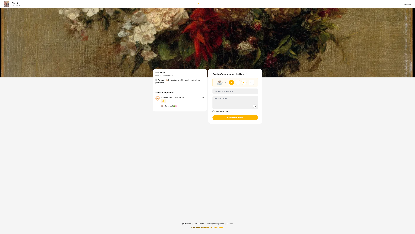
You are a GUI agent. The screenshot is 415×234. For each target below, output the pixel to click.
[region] (235, 96)
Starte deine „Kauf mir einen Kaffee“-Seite (207, 228)
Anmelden (407, 4)
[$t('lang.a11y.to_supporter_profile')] (162, 106)
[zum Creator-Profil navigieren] (6, 4)
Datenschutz (199, 224)
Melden (230, 224)
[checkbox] (221, 111)
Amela (15, 3)
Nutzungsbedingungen (215, 224)
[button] (200, 4)
